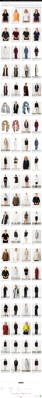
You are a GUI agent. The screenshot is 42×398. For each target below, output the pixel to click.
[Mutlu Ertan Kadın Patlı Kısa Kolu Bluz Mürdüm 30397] (16, 34)
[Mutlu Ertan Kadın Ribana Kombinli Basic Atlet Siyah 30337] (5, 346)
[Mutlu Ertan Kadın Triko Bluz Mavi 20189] (26, 365)
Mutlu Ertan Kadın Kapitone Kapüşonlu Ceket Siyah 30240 (16, 243)
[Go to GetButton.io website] (40, 397)
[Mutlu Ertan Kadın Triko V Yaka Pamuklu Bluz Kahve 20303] (5, 254)
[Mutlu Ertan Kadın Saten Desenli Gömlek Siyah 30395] (5, 34)
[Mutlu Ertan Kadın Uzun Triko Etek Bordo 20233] (36, 273)
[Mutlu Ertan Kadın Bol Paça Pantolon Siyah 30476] (26, 291)
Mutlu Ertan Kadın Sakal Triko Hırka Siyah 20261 (26, 280)
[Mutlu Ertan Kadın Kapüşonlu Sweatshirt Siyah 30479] (36, 291)
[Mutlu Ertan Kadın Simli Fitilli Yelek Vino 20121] (5, 89)
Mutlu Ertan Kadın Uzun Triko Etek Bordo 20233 (36, 280)
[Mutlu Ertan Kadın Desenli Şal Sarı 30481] (5, 126)
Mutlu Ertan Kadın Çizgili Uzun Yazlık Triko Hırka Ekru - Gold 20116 (16, 280)
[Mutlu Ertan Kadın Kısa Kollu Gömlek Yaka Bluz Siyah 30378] (5, 236)
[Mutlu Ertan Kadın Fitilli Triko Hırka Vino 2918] (26, 89)
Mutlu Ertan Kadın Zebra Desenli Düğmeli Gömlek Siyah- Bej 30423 (26, 78)
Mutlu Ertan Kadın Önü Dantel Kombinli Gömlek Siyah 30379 (5, 280)
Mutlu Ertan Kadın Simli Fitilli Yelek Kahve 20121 (16, 78)
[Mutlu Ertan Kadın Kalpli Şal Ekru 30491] (5, 107)
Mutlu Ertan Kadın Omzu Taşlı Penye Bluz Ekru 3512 (26, 23)
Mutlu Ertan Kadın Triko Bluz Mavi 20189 (26, 372)
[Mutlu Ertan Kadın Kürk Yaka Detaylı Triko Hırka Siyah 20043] (5, 309)
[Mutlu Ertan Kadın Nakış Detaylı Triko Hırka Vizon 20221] (5, 144)
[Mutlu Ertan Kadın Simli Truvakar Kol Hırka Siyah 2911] (36, 89)
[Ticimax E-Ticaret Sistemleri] (21, 397)
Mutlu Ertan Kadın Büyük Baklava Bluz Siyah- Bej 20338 (16, 170)
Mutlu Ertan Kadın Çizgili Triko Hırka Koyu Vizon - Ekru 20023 (36, 243)
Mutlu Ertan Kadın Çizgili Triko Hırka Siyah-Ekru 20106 (5, 225)
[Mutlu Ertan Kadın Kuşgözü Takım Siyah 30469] (16, 309)
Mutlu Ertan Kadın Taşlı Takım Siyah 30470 (16, 335)
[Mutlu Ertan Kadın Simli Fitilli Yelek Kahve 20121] (16, 71)
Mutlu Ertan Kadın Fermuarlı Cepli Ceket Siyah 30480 (36, 335)
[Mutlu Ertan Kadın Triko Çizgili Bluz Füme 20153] (5, 181)
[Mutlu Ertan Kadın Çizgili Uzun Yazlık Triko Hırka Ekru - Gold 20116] (16, 273)
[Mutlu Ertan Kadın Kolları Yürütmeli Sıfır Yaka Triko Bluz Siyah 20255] (36, 107)
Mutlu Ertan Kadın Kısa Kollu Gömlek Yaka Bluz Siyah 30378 (5, 243)
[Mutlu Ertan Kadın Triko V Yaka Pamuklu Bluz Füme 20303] (16, 199)
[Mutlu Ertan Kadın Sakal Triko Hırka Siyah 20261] (26, 273)
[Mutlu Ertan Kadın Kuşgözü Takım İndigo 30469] (36, 144)
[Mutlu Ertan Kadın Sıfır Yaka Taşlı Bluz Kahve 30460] (26, 346)
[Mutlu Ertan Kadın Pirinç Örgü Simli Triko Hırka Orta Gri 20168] (26, 309)
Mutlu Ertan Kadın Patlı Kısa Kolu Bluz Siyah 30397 (26, 41)
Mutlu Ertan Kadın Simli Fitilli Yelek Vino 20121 (5, 96)
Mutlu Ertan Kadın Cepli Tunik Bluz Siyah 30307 (16, 96)
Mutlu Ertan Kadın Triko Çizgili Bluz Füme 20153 (5, 188)
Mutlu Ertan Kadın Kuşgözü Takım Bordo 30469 (36, 133)
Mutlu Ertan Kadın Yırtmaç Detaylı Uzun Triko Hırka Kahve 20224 (26, 133)
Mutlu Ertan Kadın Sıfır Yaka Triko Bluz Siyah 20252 (5, 170)
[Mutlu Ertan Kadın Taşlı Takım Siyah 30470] (16, 328)
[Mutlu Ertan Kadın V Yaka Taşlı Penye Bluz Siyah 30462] (16, 346)
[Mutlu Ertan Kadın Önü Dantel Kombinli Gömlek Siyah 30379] (5, 273)
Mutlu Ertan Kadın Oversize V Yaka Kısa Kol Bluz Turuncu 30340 (16, 23)
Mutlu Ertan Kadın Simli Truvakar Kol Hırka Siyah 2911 (36, 96)
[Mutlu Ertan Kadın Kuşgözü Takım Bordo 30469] (36, 126)
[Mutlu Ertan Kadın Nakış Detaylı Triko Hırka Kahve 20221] (26, 144)
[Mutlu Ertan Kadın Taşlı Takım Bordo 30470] (16, 52)
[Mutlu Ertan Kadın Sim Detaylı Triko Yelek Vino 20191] (5, 71)
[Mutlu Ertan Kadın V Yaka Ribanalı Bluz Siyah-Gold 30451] (5, 365)
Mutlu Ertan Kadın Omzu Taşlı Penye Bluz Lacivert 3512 (36, 23)
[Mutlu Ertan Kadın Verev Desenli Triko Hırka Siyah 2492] (16, 107)
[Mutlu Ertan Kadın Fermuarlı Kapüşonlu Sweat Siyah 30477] (36, 309)
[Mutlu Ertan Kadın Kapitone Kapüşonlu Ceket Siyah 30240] (16, 236)
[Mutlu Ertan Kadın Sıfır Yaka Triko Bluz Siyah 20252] (5, 162)
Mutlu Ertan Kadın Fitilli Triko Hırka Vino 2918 (26, 96)
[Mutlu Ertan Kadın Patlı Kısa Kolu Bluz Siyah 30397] (26, 34)
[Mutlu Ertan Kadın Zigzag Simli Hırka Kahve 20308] (36, 52)
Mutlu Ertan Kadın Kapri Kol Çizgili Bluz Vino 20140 (26, 188)
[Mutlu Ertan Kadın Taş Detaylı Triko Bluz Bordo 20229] (5, 328)
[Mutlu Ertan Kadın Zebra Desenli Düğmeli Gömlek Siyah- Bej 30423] (26, 71)
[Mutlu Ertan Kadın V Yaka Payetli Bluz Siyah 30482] (26, 236)
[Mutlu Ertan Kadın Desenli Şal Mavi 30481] (26, 107)
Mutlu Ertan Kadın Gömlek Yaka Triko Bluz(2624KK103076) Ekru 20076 (36, 225)
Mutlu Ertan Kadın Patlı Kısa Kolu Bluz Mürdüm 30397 (16, 41)
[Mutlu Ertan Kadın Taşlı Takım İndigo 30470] (26, 52)
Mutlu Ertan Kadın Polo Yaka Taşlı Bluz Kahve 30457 (36, 372)
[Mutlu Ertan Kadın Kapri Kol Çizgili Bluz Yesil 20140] (26, 328)
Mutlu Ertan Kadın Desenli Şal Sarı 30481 (5, 133)
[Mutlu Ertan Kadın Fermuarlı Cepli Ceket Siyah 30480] (36, 328)
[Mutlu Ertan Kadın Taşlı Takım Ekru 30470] (5, 52)
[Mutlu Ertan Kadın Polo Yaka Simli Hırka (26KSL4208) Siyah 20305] (26, 162)
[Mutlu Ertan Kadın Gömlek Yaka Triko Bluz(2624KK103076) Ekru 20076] (36, 218)
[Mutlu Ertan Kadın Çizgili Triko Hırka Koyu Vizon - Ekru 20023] (36, 236)
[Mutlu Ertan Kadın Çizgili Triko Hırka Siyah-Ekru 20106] (5, 218)
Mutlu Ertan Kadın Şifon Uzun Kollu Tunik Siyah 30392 (16, 188)
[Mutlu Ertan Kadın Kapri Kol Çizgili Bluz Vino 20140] (26, 181)
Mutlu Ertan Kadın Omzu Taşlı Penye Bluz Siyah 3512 (5, 23)
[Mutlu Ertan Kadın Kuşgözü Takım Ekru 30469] (16, 144)
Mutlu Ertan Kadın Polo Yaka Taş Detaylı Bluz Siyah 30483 (36, 170)
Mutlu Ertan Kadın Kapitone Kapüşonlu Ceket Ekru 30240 (36, 188)
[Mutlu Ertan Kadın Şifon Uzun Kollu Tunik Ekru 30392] (16, 254)
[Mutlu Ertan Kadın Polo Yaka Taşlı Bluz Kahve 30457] (36, 365)
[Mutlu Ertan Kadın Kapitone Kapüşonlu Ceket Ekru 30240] (36, 181)
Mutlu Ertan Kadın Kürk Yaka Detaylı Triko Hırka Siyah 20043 (5, 317)
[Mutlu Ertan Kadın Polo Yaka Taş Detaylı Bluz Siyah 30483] (36, 162)
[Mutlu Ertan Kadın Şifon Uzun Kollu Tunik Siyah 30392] (16, 181)
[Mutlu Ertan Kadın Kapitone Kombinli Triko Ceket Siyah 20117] (16, 365)
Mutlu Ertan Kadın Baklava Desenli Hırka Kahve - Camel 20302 (26, 225)
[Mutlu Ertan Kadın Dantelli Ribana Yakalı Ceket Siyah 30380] (36, 199)
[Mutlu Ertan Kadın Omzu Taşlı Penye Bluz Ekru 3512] (26, 15)
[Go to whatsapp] (40, 396)
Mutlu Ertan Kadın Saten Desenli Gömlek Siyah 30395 (5, 41)
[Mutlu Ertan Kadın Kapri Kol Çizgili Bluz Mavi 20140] (5, 199)
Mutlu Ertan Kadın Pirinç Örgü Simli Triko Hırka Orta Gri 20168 (26, 317)
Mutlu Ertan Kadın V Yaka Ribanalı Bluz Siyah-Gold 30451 (5, 372)
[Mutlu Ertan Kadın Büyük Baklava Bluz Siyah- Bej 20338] (16, 162)
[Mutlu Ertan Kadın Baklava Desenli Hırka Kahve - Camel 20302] (26, 218)
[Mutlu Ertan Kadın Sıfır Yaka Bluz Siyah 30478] (5, 291)
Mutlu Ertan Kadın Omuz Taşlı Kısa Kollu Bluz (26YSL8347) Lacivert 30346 (36, 41)
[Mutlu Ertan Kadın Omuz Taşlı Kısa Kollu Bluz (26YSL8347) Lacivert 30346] (36, 34)
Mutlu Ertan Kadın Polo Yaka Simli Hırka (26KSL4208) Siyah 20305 (26, 170)
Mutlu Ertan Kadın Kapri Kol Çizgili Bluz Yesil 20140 (26, 335)
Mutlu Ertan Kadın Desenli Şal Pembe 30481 (16, 133)
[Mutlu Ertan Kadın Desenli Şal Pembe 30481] (16, 126)
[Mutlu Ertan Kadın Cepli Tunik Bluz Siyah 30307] (16, 89)
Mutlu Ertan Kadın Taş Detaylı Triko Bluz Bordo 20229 (5, 335)
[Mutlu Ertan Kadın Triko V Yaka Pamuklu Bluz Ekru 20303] (36, 254)
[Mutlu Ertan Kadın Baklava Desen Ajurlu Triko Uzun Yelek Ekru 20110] (16, 291)
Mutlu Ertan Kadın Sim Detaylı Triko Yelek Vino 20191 (5, 78)
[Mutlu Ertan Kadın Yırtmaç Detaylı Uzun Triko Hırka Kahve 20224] (26, 126)
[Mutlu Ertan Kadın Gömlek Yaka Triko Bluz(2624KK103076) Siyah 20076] (36, 346)
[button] (24, 77)
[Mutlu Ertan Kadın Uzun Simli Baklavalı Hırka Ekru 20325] (36, 71)
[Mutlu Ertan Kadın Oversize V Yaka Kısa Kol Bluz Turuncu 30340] (16, 15)
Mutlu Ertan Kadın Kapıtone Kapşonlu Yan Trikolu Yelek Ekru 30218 (16, 225)
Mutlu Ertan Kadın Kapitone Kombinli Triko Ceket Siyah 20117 (16, 372)
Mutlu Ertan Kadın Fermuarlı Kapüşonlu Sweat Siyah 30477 (36, 317)
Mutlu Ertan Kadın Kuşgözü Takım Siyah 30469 (16, 317)
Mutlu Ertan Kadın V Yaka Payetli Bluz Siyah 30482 (26, 243)
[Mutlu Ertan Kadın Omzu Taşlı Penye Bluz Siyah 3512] (5, 15)
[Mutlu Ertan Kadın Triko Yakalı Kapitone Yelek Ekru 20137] (26, 199)
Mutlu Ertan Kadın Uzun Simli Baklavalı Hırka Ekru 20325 (36, 78)
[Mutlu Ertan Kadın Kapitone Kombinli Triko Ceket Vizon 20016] (26, 254)
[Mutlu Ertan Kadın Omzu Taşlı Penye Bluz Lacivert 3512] (36, 15)
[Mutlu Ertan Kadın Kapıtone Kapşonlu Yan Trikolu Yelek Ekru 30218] (16, 218)
